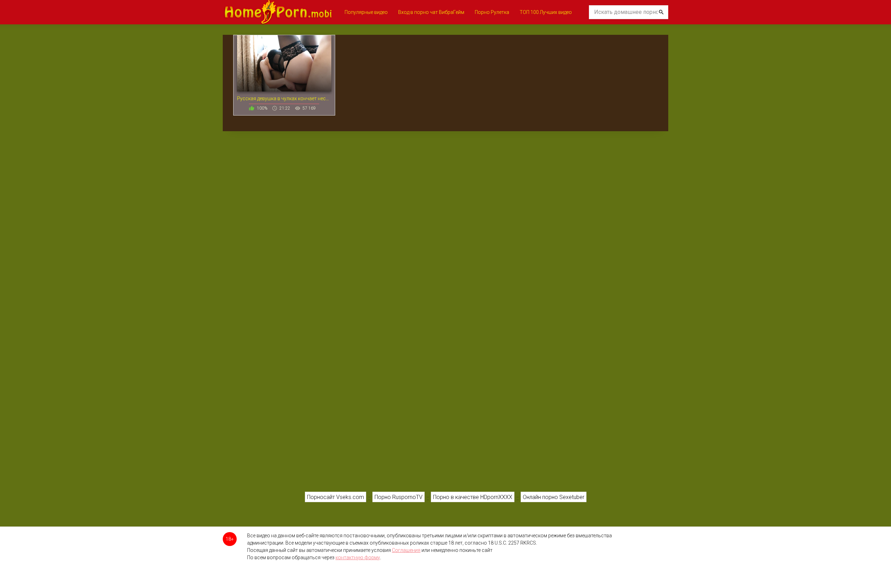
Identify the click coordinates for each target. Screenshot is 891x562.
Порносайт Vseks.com (335, 497)
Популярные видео (366, 12)
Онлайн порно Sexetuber (553, 497)
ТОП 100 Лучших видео (546, 12)
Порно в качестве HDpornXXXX (472, 497)
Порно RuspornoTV (398, 497)
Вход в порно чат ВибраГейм (431, 12)
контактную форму (358, 557)
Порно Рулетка (492, 12)
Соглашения (406, 550)
